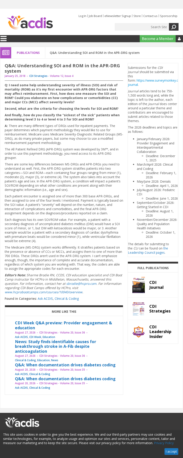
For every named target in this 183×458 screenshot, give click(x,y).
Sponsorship (168, 16)
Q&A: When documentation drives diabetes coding (65, 364)
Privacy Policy (164, 443)
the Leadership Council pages (148, 250)
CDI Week (35, 337)
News (54, 360)
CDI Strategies (38, 76)
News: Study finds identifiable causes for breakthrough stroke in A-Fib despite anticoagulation (55, 346)
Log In (82, 16)
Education (49, 337)
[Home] (29, 23)
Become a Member (157, 38)
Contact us (150, 16)
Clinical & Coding (67, 298)
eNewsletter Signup (117, 16)
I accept (171, 451)
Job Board (95, 16)
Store (137, 16)
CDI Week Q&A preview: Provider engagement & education (63, 325)
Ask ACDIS (45, 298)
